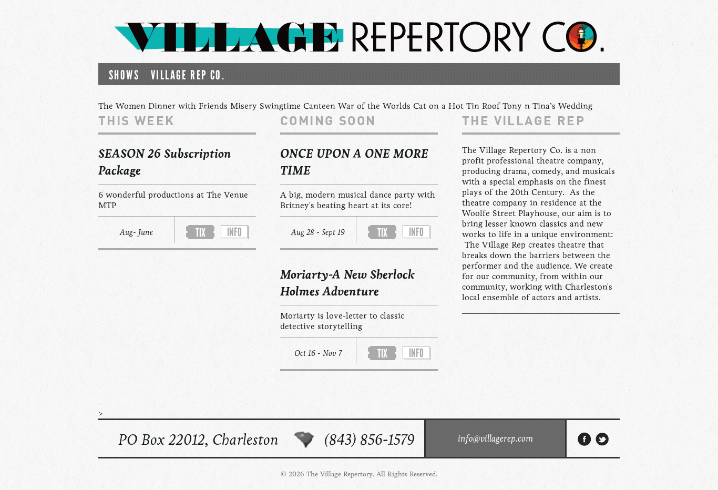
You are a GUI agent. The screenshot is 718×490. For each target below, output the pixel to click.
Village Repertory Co (359, 37)
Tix (201, 233)
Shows (124, 75)
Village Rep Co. (188, 75)
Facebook (584, 439)
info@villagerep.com (495, 438)
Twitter (603, 439)
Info (234, 232)
